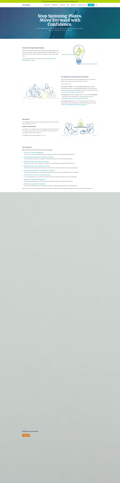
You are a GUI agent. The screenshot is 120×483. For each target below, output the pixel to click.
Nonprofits (46, 5)
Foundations (54, 5)
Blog (68, 5)
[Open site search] (96, 5)
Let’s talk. (43, 135)
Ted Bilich (26, 5)
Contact (91, 5)
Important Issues (81, 5)
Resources (73, 5)
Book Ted (62, 5)
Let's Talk (26, 435)
